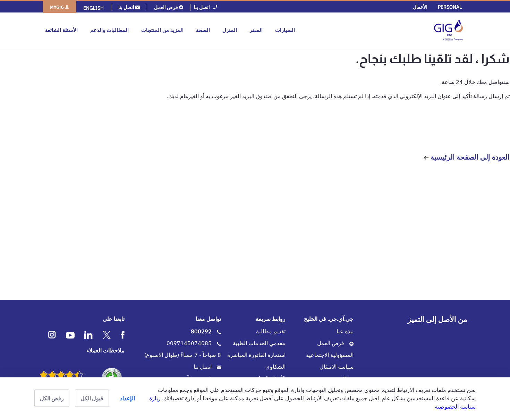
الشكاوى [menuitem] (275, 366)
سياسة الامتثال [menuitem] (337, 366)
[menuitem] (450, 7)
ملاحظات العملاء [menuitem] (105, 350)
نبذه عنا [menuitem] (345, 331)
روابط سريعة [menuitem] (271, 318)
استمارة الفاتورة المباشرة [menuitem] (256, 354)
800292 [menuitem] (202, 331)
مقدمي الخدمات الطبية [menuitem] (259, 343)
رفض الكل (52, 398)
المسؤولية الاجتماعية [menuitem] (330, 354)
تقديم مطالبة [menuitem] (271, 331)
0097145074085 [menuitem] (190, 343)
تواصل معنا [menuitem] (208, 318)
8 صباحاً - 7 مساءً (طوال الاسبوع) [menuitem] (182, 354)
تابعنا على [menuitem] (114, 318)
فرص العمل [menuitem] (331, 343)
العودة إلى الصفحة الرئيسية (469, 157)
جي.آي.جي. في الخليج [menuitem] (329, 318)
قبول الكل (91, 398)
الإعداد (127, 398)
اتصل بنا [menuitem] (203, 366)
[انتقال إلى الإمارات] (382, 30)
